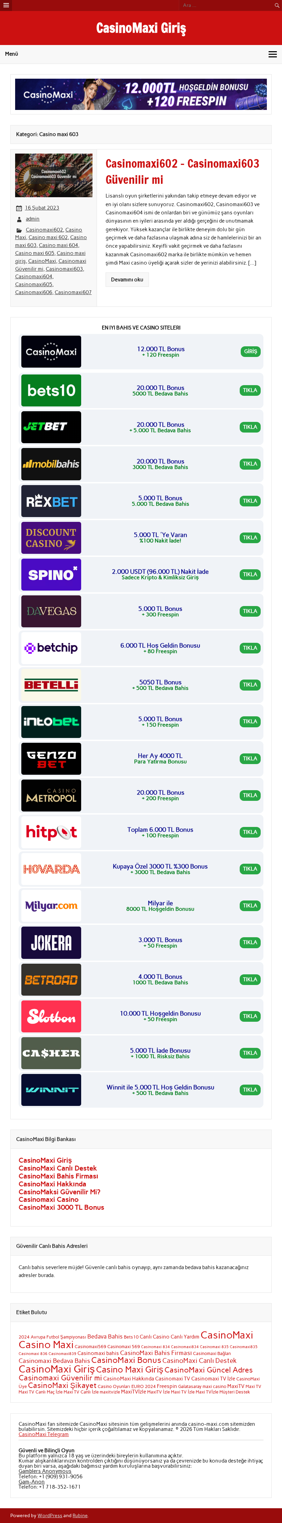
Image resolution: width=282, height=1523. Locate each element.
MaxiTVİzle (133, 1392)
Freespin (167, 1386)
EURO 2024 (143, 1386)
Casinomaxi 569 (123, 1346)
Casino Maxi (46, 1345)
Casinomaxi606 (33, 292)
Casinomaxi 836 (33, 1354)
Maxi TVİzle (207, 1392)
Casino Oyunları (114, 1386)
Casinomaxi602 (44, 230)
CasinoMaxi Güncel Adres (208, 1370)
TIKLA (250, 390)
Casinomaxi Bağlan (212, 1353)
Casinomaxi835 (244, 1347)
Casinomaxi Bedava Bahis (54, 1360)
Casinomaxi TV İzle (213, 1379)
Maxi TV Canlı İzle (81, 1392)
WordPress (49, 1515)
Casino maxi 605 (34, 253)
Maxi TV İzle (183, 1392)
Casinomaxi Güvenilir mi (60, 1377)
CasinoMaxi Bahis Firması (58, 1176)
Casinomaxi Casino (49, 1199)
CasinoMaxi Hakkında (52, 1184)
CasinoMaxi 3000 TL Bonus (61, 1207)
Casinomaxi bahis (98, 1353)
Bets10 (131, 1337)
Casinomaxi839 (62, 1354)
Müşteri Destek (234, 1392)
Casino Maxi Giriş (129, 1369)
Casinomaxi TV (172, 1379)
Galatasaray (190, 1386)
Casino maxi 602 (48, 237)
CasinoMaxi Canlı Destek (58, 1168)
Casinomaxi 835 (214, 1347)
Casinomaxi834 (185, 1347)
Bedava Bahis (105, 1336)
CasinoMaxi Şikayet (62, 1385)
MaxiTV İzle (158, 1392)
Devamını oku (127, 280)
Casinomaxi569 (90, 1346)
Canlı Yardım (185, 1337)
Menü (11, 54)
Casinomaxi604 (33, 276)
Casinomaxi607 (73, 292)
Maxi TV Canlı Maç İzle (41, 1392)
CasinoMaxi (42, 261)
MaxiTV (236, 1386)
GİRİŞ (250, 351)
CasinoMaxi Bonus (126, 1360)
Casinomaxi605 (33, 284)
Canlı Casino (155, 1337)
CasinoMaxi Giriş (141, 28)
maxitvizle (110, 1392)
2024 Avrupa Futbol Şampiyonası (52, 1337)
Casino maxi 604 (58, 245)
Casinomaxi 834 (155, 1347)
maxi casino (214, 1386)
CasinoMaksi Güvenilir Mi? (59, 1192)
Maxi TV (253, 1386)
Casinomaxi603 (64, 269)
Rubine (80, 1515)
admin (33, 219)
